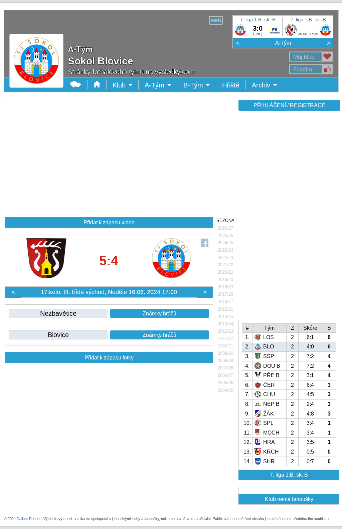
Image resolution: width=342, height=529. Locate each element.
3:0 (258, 28)
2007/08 (225, 367)
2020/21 (225, 272)
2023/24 (225, 250)
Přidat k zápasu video (109, 222)
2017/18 (225, 294)
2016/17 (225, 301)
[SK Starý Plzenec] (291, 34)
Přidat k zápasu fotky (109, 357)
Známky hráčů (159, 313)
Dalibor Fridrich (29, 519)
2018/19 (225, 286)
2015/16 (225, 309)
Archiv (267, 85)
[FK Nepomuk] (275, 34)
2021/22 (225, 264)
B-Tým (198, 85)
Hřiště (230, 85)
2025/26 (225, 235)
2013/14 (225, 323)
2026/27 (225, 228)
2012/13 (225, 331)
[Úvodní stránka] (97, 84)
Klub (126, 85)
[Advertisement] (288, 217)
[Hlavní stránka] (76, 84)
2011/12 (225, 338)
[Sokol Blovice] (240, 34)
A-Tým (283, 43)
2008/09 (225, 360)
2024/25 (225, 242)
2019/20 (225, 279)
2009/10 (225, 353)
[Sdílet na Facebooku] (204, 243)
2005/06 (225, 382)
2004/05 (225, 390)
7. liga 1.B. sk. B (258, 19)
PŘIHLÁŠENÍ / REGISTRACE (289, 105)
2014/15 (225, 316)
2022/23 (225, 257)
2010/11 (225, 345)
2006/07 (225, 375)
